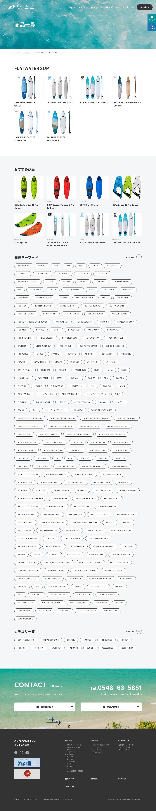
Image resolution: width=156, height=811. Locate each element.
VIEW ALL (130, 257)
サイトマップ (67, 799)
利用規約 (17, 799)
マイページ (119, 7)
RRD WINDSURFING (73, 747)
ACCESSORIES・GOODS (75, 771)
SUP (40, 52)
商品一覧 (72, 7)
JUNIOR (69, 769)
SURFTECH (70, 752)
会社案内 (108, 7)
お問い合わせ (145, 7)
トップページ (19, 52)
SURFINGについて (99, 747)
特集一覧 (82, 7)
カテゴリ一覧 (31, 52)
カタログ (152, 20)
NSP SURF (70, 754)
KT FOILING (71, 761)
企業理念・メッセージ (126, 745)
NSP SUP (70, 757)
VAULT (69, 764)
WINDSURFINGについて (101, 745)
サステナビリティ (95, 7)
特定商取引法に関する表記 (51, 799)
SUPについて (97, 750)
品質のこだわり (124, 750)
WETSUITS (70, 766)
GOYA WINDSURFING (74, 745)
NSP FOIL (70, 759)
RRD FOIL (70, 750)
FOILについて (97, 752)
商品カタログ (47, 706)
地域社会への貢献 (125, 747)
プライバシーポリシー (31, 799)
